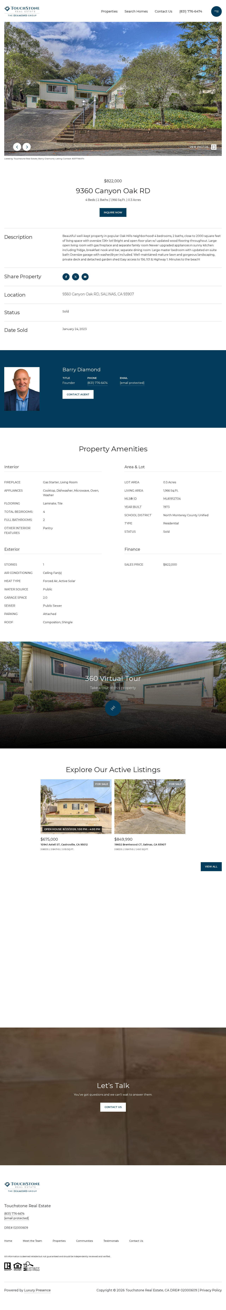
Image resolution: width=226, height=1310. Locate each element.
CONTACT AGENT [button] (78, 394)
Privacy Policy (211, 1290)
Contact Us (163, 11)
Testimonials (111, 1240)
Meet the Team (32, 1240)
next (27, 147)
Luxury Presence (37, 1290)
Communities (84, 1240)
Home (8, 1240)
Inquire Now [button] (113, 212)
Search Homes (136, 11)
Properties (109, 11)
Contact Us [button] (113, 1107)
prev (17, 147)
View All (211, 866)
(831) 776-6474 (190, 11)
